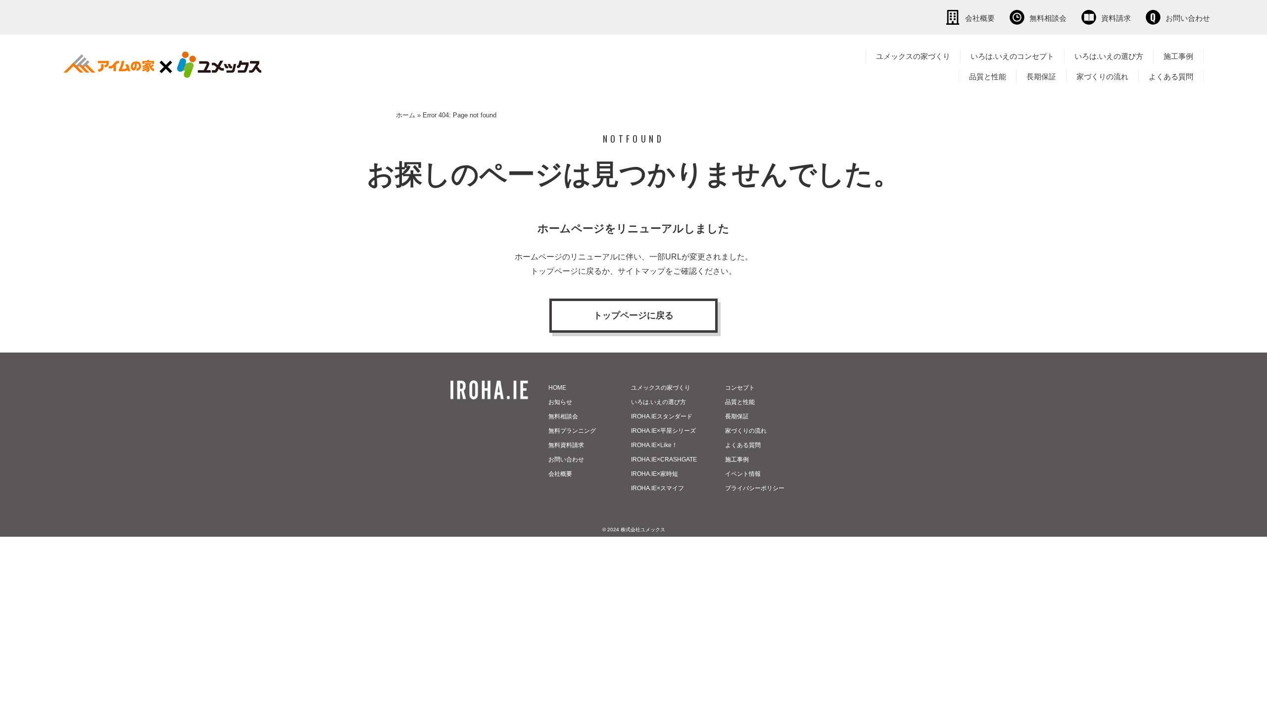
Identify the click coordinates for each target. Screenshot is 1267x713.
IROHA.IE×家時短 (654, 473)
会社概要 (980, 18)
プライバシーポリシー (754, 488)
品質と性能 (987, 76)
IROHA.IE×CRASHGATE (664, 459)
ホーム (405, 115)
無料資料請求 (566, 445)
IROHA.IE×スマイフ (657, 488)
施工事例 (1178, 56)
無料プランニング (572, 430)
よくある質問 (1171, 76)
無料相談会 (1048, 18)
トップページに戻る (633, 315)
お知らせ (560, 402)
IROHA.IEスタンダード (661, 416)
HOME (557, 387)
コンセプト (740, 387)
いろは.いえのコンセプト (1012, 56)
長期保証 (1041, 76)
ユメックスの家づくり (913, 56)
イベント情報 (743, 473)
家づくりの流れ (1102, 76)
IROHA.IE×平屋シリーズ (663, 430)
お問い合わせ (1188, 18)
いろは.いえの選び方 (1108, 56)
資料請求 (1116, 18)
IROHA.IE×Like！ (654, 445)
